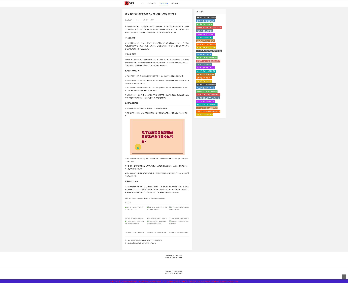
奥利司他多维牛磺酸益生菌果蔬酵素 (208, 111)
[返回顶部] (344, 276)
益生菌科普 (175, 3)
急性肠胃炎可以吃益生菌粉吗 (206, 84)
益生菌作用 (152, 3)
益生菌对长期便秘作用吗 (205, 115)
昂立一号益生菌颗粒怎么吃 (205, 101)
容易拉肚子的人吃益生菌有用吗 (207, 105)
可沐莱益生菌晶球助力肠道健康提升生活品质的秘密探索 (146, 240)
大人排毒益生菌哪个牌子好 (205, 88)
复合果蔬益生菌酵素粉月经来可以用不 (209, 27)
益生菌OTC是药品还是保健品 (206, 44)
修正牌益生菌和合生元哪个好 (206, 17)
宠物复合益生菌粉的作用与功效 (207, 91)
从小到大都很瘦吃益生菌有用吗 (207, 108)
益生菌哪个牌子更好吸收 (205, 37)
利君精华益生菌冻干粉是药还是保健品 (209, 51)
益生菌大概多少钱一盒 (204, 64)
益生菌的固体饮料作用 (204, 54)
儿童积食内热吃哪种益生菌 (157, 198)
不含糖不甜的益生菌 (144, 198)
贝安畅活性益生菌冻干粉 (205, 31)
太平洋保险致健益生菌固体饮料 (207, 58)
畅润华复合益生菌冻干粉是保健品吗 (208, 61)
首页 (142, 3)
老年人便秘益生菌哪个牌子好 (206, 71)
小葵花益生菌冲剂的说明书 (205, 74)
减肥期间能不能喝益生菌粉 (205, 21)
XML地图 (168, 255)
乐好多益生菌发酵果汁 (204, 78)
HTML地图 (174, 255)
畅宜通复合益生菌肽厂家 (205, 24)
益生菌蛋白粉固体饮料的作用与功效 (208, 94)
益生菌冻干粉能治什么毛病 (205, 41)
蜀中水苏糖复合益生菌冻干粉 (206, 48)
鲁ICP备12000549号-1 (176, 257)
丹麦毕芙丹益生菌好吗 (204, 81)
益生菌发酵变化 (133, 198)
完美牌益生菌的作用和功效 (205, 34)
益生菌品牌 (164, 3)
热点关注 (180, 255)
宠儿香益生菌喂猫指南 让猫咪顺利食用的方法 (143, 243)
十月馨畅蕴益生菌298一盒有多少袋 (208, 98)
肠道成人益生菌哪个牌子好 (205, 68)
